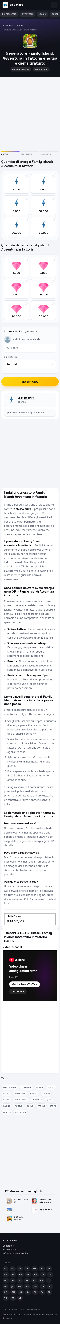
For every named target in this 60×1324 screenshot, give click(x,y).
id (5, 1286)
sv (42, 1292)
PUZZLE (18, 1106)
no (35, 1286)
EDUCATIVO (20, 1112)
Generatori (8, 1245)
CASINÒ (6, 1106)
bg (20, 1274)
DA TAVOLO (37, 1100)
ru (13, 1292)
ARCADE (46, 1093)
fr (20, 1268)
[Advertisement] (30, 113)
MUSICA (7, 1112)
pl (50, 1286)
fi (13, 1280)
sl (35, 1292)
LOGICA (42, 14)
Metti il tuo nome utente (26, 339)
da (50, 1274)
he (27, 1280)
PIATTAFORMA (9, 14)
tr (13, 1298)
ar (49, 1268)
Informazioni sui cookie (15, 1253)
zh (28, 1274)
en (34, 1268)
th (5, 1298)
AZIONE (6, 1100)
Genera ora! (30, 381)
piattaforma (11, 356)
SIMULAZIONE (21, 1100)
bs (13, 1274)
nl (5, 1280)
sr (21, 1292)
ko (19, 1286)
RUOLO (30, 1106)
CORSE (51, 1087)
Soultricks (8, 25)
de (27, 1268)
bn (5, 1274)
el (20, 1280)
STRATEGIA (27, 14)
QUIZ (49, 1100)
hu (41, 1280)
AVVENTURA (20, 1093)
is (49, 1280)
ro (5, 1292)
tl (49, 1292)
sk (28, 1292)
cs (43, 1274)
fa (42, 1286)
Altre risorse (9, 1249)
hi (34, 1280)
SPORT (6, 1093)
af (42, 1268)
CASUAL (20, 25)
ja (12, 1286)
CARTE (53, 1106)
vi (20, 1298)
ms (27, 1286)
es (5, 1268)
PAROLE (41, 1106)
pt (12, 1268)
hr (35, 1274)
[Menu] (54, 5)
